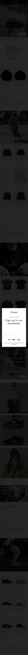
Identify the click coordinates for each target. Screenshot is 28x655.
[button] (24, 310)
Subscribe (22, 334)
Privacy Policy (14, 344)
